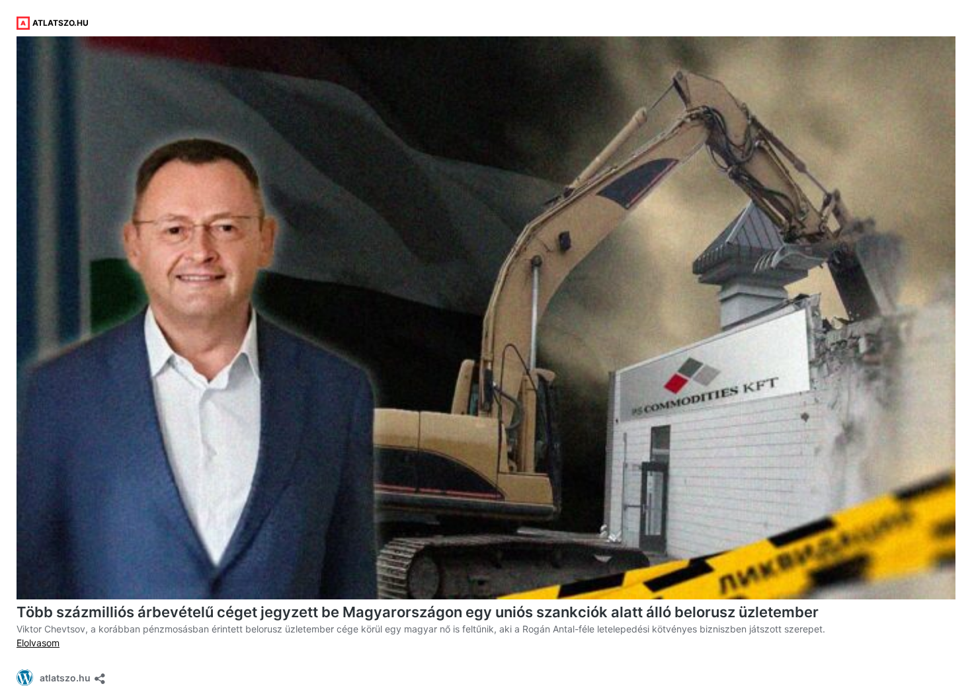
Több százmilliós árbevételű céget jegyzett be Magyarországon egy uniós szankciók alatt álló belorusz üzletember (418, 612)
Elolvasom (38, 642)
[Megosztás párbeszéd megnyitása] (100, 674)
